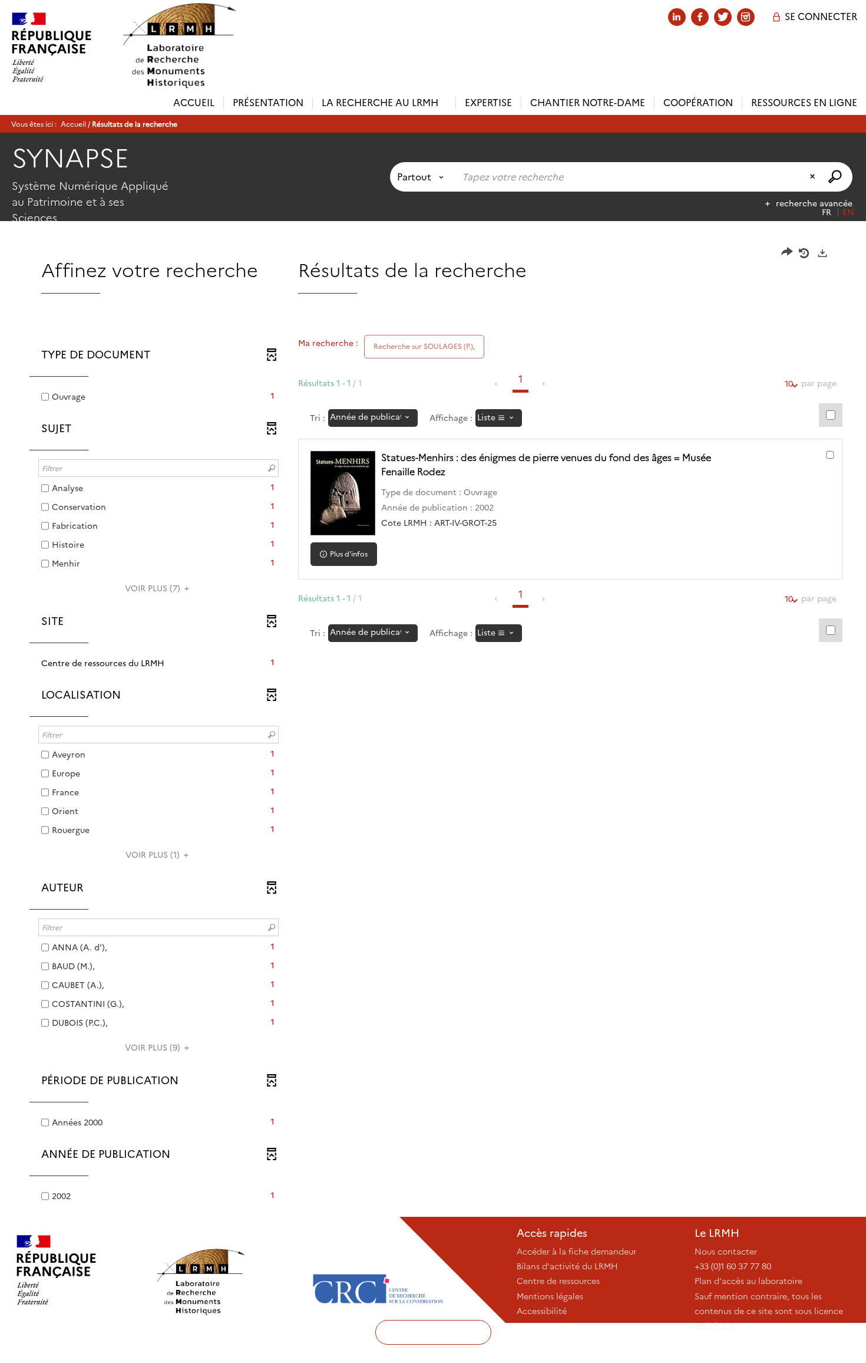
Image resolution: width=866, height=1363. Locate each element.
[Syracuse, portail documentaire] (179, 45)
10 (789, 383)
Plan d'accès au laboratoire (748, 1281)
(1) (153, 855)
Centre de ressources (558, 1281)
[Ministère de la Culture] (77, 1270)
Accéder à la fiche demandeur (576, 1251)
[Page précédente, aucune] (497, 384)
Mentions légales (550, 1296)
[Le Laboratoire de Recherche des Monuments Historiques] (227, 1270)
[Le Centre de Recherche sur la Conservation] (378, 1270)
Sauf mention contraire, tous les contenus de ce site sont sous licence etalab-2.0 (769, 1311)
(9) (154, 1047)
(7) (154, 588)
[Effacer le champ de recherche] (813, 177)
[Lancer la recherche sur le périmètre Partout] (836, 177)
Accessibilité (542, 1311)
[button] (158, 663)
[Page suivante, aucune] (544, 384)
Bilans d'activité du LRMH (567, 1266)
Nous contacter (726, 1251)
